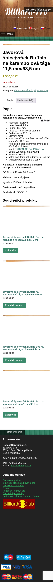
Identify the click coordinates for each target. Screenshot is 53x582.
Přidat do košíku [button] (14, 305)
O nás (6, 488)
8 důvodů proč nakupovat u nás (19, 483)
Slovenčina (22, 28)
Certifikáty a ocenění (13, 485)
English (35, 28)
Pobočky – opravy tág (14, 491)
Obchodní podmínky (13, 493)
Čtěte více (10, 250)
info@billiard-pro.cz (21, 465)
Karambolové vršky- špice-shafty (31, 90)
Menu (10, 34)
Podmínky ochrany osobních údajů (21, 496)
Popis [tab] (10, 100)
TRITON (19, 149)
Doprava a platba (12, 480)
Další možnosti (15, 432)
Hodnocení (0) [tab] (25, 100)
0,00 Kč (41, 10)
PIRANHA (38, 149)
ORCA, (28, 149)
